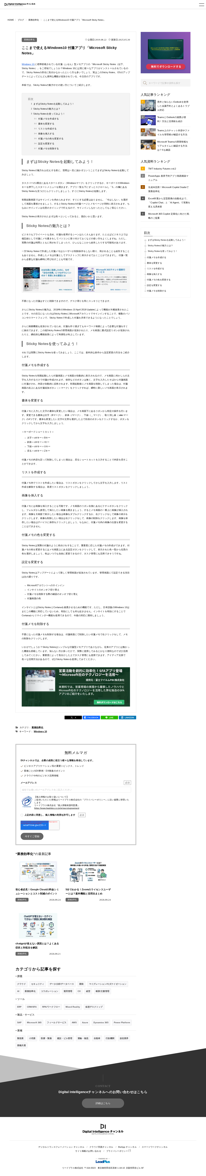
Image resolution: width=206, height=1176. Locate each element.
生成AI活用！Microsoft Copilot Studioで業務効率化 (168, 189)
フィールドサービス (56, 1022)
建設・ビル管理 (64, 1038)
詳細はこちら (103, 1103)
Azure (85, 1022)
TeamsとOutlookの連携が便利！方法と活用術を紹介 (171, 119)
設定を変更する (46, 143)
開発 (81, 984)
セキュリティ (37, 984)
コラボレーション (49, 991)
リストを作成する (47, 128)
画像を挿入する (46, 133)
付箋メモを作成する (48, 118)
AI (18, 991)
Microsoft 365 (34, 1022)
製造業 (20, 1038)
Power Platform (122, 1022)
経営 (88, 991)
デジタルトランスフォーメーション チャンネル (61, 1147)
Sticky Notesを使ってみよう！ (49, 113)
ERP (19, 1007)
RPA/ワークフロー (51, 1007)
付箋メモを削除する (48, 148)
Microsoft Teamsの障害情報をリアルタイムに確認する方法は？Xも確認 (172, 145)
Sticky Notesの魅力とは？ (46, 108)
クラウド (21, 984)
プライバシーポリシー (117, 1151)
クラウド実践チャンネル (101, 1147)
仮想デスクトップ (94, 1007)
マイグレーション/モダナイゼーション (107, 984)
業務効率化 (29, 40)
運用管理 (68, 991)
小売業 (32, 1038)
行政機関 (110, 1038)
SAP (19, 1022)
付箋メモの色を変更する (50, 138)
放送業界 (124, 1038)
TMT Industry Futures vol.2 (162, 168)
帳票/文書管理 (102, 991)
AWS (74, 1022)
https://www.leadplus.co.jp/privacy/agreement (56, 808)
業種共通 (21, 1045)
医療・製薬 (46, 1038)
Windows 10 (28, 64)
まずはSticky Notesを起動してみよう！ (53, 104)
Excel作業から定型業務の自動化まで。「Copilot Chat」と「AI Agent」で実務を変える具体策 (169, 202)
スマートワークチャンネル (155, 1147)
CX (79, 991)
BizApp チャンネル (127, 1147)
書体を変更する (46, 123)
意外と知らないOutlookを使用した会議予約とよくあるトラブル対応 (173, 106)
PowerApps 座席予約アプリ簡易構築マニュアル (168, 178)
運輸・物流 (83, 1038)
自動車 (97, 1038)
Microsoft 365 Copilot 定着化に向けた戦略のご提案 (168, 216)
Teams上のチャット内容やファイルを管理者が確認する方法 (173, 132)
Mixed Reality (73, 1007)
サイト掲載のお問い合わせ (88, 1151)
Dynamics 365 (100, 1022)
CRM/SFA (32, 1007)
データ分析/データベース (62, 984)
